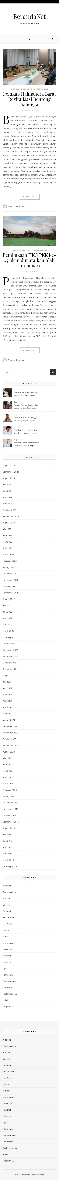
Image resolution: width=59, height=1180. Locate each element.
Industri (6, 936)
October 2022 (9, 586)
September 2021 (11, 669)
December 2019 (10, 802)
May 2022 (7, 618)
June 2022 (7, 611)
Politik (5, 1000)
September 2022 (11, 592)
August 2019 (9, 828)
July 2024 (7, 484)
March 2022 (8, 630)
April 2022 (7, 624)
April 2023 (7, 548)
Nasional (25, 250)
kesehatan (7, 949)
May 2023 (7, 541)
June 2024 (7, 490)
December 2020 (10, 726)
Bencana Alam (9, 892)
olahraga (7, 962)
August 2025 (9, 465)
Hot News (7, 923)
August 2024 (9, 478)
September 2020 (11, 745)
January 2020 (9, 796)
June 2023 (7, 535)
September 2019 (11, 821)
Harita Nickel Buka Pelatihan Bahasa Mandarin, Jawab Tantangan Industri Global (25, 394)
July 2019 (7, 834)
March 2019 (8, 860)
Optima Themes (37, 1174)
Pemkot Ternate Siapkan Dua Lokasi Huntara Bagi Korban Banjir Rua (26, 407)
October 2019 (9, 815)
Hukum (6, 930)
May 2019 (7, 847)
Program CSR (9, 1006)
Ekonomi (7, 911)
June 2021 (7, 688)
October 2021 (9, 662)
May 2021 (7, 694)
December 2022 (10, 573)
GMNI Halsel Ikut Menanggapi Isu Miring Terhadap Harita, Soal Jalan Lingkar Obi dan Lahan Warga (26, 419)
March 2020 (8, 783)
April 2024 (7, 503)
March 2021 (8, 707)
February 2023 (10, 560)
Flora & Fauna (9, 917)
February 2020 (10, 790)
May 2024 (7, 497)
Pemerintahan (39, 89)
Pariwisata (8, 974)
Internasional (9, 943)
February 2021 (10, 713)
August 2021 (9, 675)
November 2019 (10, 809)
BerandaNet (29, 16)
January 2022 (9, 643)
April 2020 (7, 777)
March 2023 (8, 554)
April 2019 (7, 853)
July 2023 (7, 529)
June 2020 (7, 764)
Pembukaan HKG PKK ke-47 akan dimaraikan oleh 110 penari (29, 260)
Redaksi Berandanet (17, 206)
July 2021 (7, 681)
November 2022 (10, 580)
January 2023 (9, 567)
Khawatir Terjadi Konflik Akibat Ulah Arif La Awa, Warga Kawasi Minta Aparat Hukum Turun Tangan (26, 444)
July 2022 (7, 605)
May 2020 (7, 770)
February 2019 (10, 866)
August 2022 (9, 599)
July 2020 (7, 758)
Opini (5, 968)
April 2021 (7, 700)
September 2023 (11, 516)
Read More (29, 196)
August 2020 (9, 751)
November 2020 (10, 732)
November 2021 (10, 656)
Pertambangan (10, 993)
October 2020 (9, 739)
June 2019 (7, 840)
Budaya (15, 89)
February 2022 (10, 637)
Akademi (7, 885)
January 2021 (9, 720)
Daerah (25, 89)
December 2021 (10, 650)
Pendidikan (8, 987)
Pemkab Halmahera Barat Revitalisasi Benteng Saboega (29, 99)
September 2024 (11, 471)
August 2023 (9, 522)
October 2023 (9, 510)
